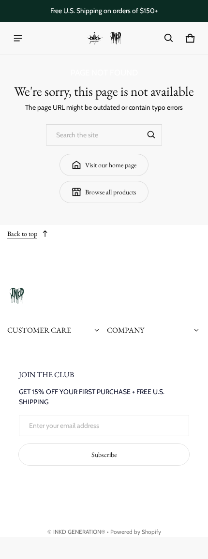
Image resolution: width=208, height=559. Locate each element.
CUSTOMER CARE (39, 330)
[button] (168, 38)
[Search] (151, 135)
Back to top (22, 233)
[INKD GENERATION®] (104, 38)
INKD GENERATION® (79, 532)
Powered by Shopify (135, 532)
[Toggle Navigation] (18, 38)
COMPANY (125, 330)
